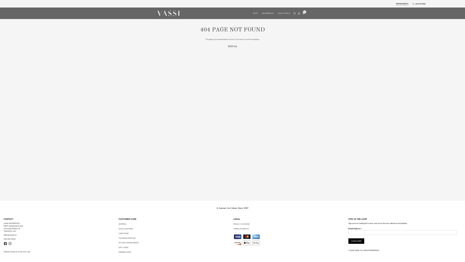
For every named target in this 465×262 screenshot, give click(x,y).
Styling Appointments (129, 244)
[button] (255, 13)
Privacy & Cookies (241, 228)
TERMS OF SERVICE (241, 232)
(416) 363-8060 (420, 4)
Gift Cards (123, 248)
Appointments (402, 4)
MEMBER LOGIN (125, 252)
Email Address (355, 233)
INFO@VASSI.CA (10, 239)
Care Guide (124, 236)
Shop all (232, 46)
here (241, 39)
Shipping (122, 228)
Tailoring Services (127, 240)
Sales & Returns (126, 232)
